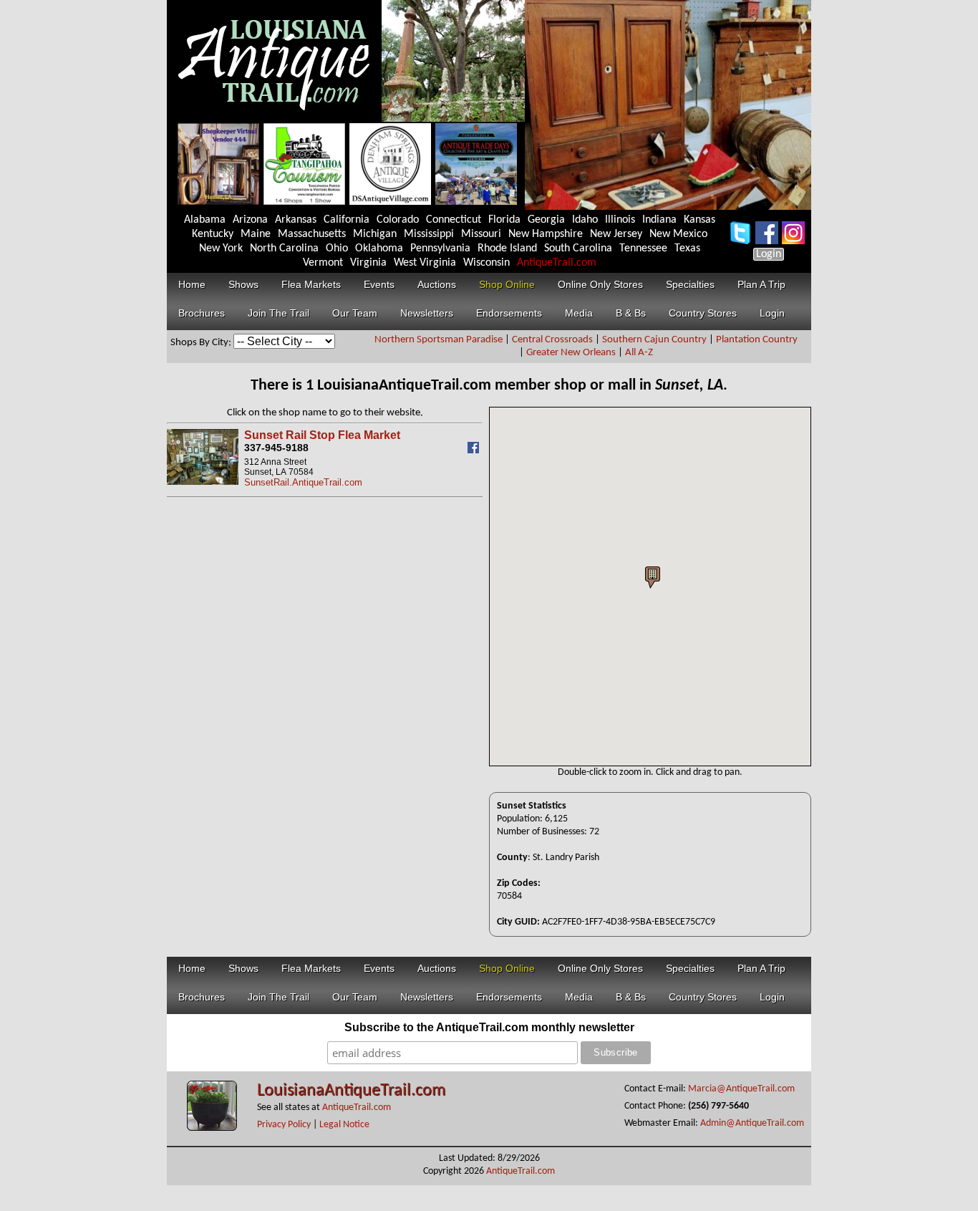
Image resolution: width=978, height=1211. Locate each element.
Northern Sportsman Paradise (438, 339)
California (346, 220)
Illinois (620, 220)
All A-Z (639, 352)
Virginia (368, 263)
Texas (687, 248)
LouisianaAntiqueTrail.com (351, 1090)
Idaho (585, 220)
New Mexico (678, 234)
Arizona (250, 220)
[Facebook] (475, 450)
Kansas (699, 220)
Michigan (375, 234)
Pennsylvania (440, 248)
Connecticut (453, 220)
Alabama (205, 220)
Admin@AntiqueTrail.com (752, 1123)
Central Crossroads (552, 339)
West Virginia (425, 263)
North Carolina (284, 248)
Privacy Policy (284, 1124)
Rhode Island (507, 248)
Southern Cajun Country (654, 339)
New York (221, 248)
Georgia (546, 220)
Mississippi (429, 234)
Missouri (481, 234)
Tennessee (643, 248)
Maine (256, 234)
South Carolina (578, 248)
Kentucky (212, 234)
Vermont (323, 263)
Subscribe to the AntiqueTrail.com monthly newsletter (489, 1027)
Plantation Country (757, 339)
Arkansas (295, 220)
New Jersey (616, 234)
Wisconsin (486, 263)
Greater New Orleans (571, 352)
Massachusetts (312, 234)
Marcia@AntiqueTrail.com (741, 1089)
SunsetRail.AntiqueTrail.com (303, 482)
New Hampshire (545, 234)
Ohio (337, 248)
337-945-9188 (276, 447)
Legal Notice (344, 1124)
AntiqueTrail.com (556, 263)
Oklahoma (379, 248)
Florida (504, 220)
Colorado (398, 220)
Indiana (659, 220)
